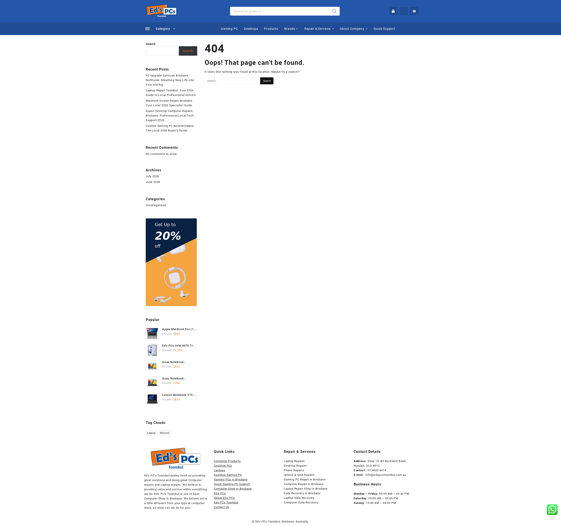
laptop (151, 433)
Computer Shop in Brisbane (233, 488)
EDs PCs (220, 493)
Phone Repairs (294, 470)
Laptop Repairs (294, 461)
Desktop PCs (223, 465)
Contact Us (221, 507)
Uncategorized (156, 205)
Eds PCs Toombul (226, 502)
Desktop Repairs (295, 465)
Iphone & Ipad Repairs (299, 474)
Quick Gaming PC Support (232, 484)
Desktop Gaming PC (228, 474)
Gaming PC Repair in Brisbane (304, 479)
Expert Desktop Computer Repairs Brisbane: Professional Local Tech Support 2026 (170, 115)
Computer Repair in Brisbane (304, 484)
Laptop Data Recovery (299, 497)
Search (151, 44)
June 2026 (153, 182)
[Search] (334, 11)
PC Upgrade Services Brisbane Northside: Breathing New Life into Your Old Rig (170, 80)
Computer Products (227, 461)
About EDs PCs (224, 497)
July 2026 (152, 176)
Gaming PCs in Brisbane (231, 479)
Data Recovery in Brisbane (302, 493)
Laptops (219, 470)
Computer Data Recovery (301, 502)
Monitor (165, 433)
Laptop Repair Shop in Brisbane (306, 488)
